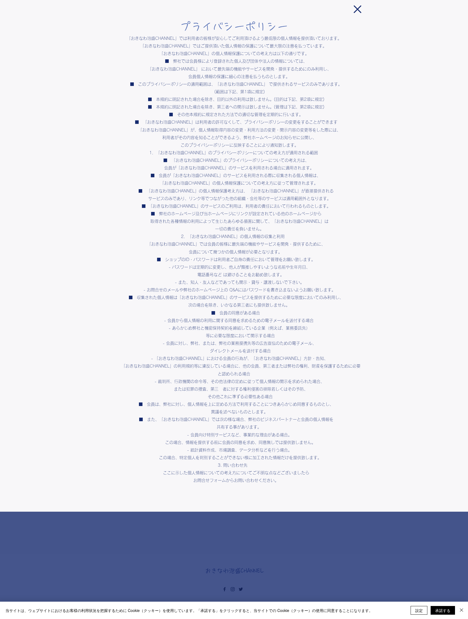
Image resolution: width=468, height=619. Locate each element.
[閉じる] (461, 610)
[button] (357, 9)
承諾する (442, 610)
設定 (419, 610)
